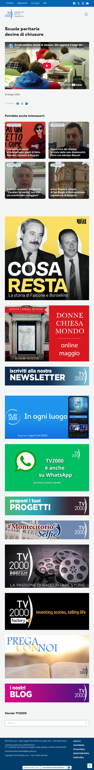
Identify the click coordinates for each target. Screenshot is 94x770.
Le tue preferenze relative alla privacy (53, 767)
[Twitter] (78, 3)
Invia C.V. (77, 741)
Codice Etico (78, 757)
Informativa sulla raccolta (31, 767)
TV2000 (9, 3)
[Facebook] (74, 3)
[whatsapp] (26, 103)
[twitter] (22, 103)
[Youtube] (87, 3)
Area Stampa (78, 745)
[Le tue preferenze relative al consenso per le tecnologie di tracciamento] (89, 765)
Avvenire (35, 3)
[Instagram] (83, 3)
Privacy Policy (79, 749)
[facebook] (17, 103)
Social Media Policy (81, 753)
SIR (44, 3)
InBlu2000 (22, 3)
